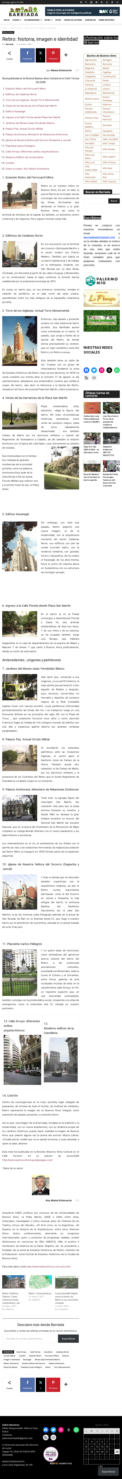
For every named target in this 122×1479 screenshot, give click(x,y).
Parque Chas (91, 117)
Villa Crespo (109, 143)
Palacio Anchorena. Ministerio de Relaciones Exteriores (37, 134)
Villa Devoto (109, 149)
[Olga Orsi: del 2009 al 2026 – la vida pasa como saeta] (92, 438)
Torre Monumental (62, 1367)
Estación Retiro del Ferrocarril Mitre (26, 88)
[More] (66, 55)
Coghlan (107, 72)
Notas (47, 20)
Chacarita (90, 80)
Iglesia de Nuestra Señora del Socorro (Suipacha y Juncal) (38, 140)
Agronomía (91, 59)
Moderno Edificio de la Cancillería (24, 157)
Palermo (107, 104)
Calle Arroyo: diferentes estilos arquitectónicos (32, 151)
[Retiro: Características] (40, 1282)
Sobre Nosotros (106, 20)
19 (97, 1451)
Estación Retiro (35, 1355)
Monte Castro (92, 98)
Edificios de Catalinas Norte (21, 94)
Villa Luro (90, 162)
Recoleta (107, 125)
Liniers (106, 88)
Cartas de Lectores (73, 20)
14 (107, 1446)
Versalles (90, 143)
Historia (65, 1355)
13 (102, 1446)
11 (91, 1446)
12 (97, 1446)
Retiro (48, 1367)
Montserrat (109, 92)
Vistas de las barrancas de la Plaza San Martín (31, 105)
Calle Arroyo (21, 1352)
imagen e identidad (12, 1359)
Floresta (89, 84)
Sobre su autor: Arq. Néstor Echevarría (27, 168)
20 (102, 1451)
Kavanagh (27, 1359)
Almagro (107, 59)
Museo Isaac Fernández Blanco (47, 1359)
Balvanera (90, 64)
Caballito (89, 72)
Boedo (106, 68)
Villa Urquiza (109, 181)
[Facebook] (86, 2)
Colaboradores (32, 20)
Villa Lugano (109, 156)
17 (86, 1451)
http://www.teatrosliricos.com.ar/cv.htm (49, 1266)
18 (91, 1451)
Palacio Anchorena (56, 1363)
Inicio (7, 20)
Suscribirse (68, 1338)
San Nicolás (109, 135)
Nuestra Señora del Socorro (33, 1363)
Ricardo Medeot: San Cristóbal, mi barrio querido (92, 477)
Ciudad (15, 20)
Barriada (10, 44)
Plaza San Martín (10, 1367)
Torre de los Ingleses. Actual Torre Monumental (32, 100)
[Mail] (96, 2)
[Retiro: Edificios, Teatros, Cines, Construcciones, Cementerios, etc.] (13, 1282)
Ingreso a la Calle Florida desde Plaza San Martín (33, 117)
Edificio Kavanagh (15, 111)
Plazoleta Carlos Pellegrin (31, 1367)
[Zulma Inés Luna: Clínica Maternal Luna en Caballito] (92, 408)
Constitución (109, 76)
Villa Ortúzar (109, 162)
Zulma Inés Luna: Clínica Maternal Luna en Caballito (92, 419)
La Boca (107, 84)
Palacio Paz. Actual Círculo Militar (24, 128)
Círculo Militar (9, 1355)
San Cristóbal (92, 135)
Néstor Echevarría (11, 1363)
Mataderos (90, 92)
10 (86, 1446)
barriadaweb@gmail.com (99, 237)
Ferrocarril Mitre (52, 1355)
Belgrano (90, 68)
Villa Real (107, 168)
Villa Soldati (91, 181)
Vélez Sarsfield (110, 139)
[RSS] (101, 2)
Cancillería (48, 1352)
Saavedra (107, 130)
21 (107, 1451)
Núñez (88, 104)
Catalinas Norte (62, 1352)
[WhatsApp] (117, 2)
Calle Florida (35, 1352)
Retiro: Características (40, 1293)
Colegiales (90, 76)
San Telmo (90, 139)
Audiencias (90, 20)
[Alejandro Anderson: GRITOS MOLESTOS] (111, 438)
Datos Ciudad (16, 27)
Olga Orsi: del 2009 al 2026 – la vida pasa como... (92, 450)
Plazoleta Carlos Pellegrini (20, 145)
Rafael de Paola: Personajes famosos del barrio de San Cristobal (110, 480)
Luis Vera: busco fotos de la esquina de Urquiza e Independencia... (111, 422)
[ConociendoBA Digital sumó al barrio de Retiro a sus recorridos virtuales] (66, 1282)
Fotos (58, 20)
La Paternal (91, 88)
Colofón (10, 162)
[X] (107, 2)
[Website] (112, 2)
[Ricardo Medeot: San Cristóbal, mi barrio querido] (92, 466)
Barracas (107, 64)
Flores (106, 80)
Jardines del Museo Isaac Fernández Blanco (30, 123)
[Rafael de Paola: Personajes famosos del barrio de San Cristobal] (111, 466)
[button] (81, 2)
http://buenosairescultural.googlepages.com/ (27, 1159)
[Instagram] (91, 2)
